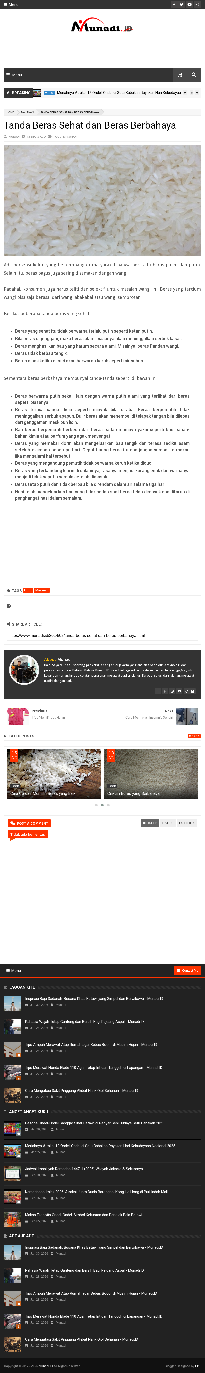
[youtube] (179, 691)
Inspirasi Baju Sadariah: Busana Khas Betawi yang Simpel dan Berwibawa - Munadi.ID (94, 998)
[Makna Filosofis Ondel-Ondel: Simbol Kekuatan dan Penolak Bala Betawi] (13, 1219)
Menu (13, 4)
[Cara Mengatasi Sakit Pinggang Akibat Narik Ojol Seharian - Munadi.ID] (13, 1095)
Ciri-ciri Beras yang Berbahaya (134, 793)
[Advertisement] (103, 51)
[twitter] (158, 691)
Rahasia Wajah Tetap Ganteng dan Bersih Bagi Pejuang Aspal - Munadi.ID (84, 1021)
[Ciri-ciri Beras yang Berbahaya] (151, 774)
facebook (186, 823)
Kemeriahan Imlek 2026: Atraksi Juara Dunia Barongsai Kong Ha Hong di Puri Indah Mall (96, 1192)
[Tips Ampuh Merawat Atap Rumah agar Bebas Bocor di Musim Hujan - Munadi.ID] (13, 1049)
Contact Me (190, 970)
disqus (168, 823)
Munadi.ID (46, 1366)
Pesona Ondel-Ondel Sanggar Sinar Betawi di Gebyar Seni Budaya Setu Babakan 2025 (94, 1123)
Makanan (27, 112)
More (193, 736)
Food (58, 136)
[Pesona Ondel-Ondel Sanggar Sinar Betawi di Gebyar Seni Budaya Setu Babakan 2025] (13, 1128)
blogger (150, 823)
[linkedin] (193, 691)
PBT (198, 1366)
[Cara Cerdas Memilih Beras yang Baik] (54, 774)
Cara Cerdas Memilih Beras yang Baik (43, 793)
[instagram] (172, 691)
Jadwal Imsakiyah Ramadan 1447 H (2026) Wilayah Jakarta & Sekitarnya (84, 1169)
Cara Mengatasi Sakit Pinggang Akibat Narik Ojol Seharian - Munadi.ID (81, 1090)
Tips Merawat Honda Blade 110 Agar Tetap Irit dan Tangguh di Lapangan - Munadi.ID (93, 1067)
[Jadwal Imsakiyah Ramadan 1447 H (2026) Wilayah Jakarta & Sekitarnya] (13, 1173)
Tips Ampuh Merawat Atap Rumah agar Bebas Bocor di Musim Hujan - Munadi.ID (91, 1044)
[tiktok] (187, 691)
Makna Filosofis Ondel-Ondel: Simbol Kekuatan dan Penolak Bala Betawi (83, 1215)
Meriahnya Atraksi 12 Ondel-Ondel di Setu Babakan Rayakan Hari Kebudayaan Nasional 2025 (112, 92)
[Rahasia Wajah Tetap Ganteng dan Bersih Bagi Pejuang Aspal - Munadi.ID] (13, 1026)
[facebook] (165, 691)
